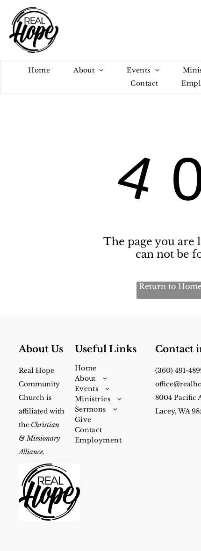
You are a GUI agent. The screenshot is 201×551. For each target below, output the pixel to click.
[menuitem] (39, 70)
